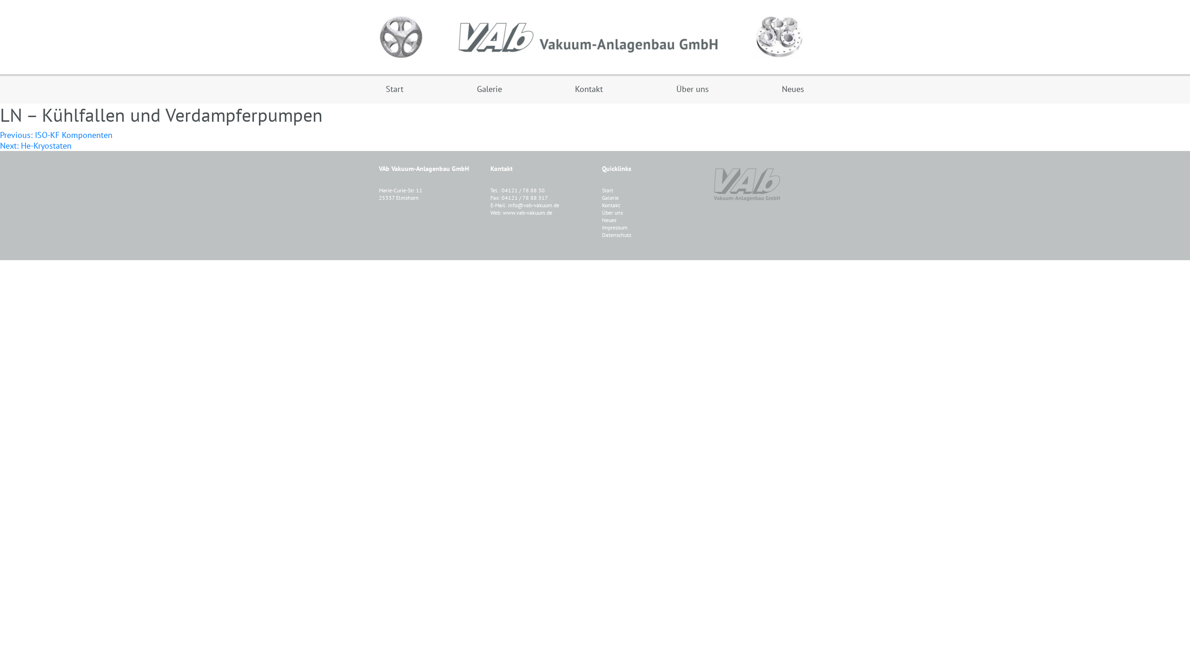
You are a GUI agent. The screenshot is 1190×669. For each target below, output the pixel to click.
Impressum (615, 227)
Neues (609, 219)
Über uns (612, 212)
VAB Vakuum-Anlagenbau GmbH (595, 37)
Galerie (610, 197)
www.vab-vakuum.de (527, 212)
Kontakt (611, 205)
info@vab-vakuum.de (533, 205)
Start (607, 190)
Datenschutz (616, 234)
